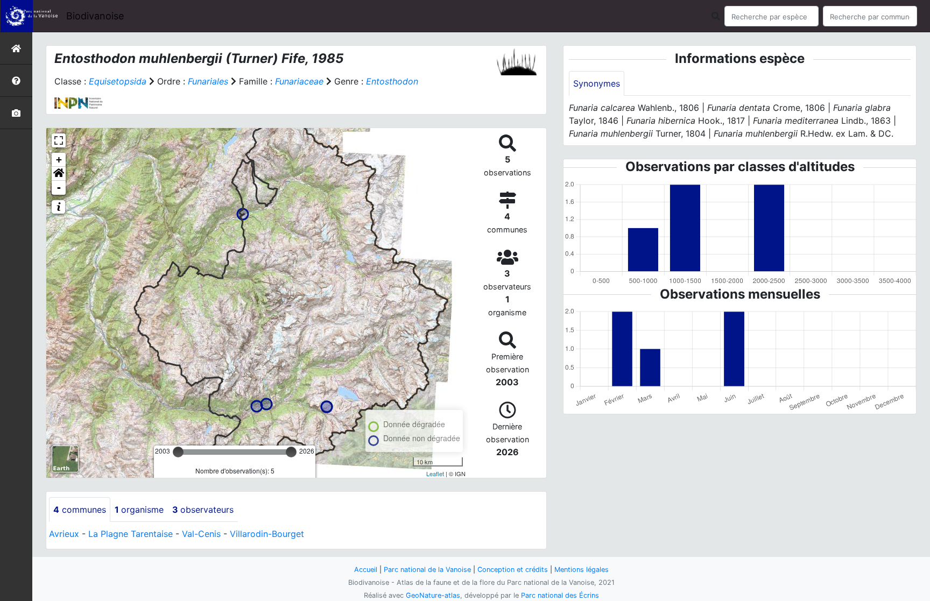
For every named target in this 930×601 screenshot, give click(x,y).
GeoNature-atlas (433, 595)
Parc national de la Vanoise (427, 569)
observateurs (203, 509)
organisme (139, 509)
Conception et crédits (512, 569)
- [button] (59, 187)
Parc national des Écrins (560, 595)
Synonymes (596, 83)
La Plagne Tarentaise (130, 533)
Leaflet (435, 473)
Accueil (365, 569)
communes (79, 509)
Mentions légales (581, 569)
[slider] (178, 452)
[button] (59, 174)
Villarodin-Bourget (267, 533)
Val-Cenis (201, 533)
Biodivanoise (95, 16)
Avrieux (64, 533)
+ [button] (59, 159)
